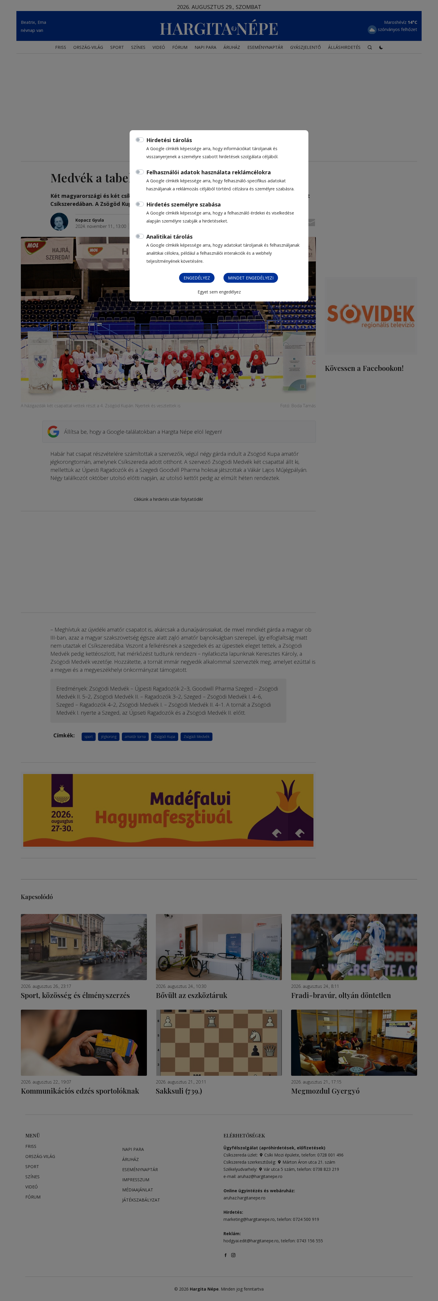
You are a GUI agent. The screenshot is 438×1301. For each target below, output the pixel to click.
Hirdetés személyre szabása (183, 204)
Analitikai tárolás (169, 236)
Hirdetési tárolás (169, 140)
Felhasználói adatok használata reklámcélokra (208, 172)
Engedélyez (197, 278)
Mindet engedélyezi (251, 278)
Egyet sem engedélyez (219, 292)
